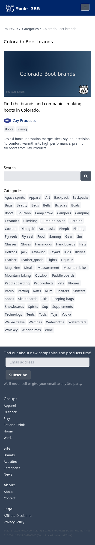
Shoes (9, 299)
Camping (82, 213)
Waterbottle (55, 322)
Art (47, 197)
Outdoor (41, 275)
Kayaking (38, 252)
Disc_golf (27, 228)
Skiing (22, 129)
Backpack (61, 197)
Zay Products (24, 120)
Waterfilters (77, 322)
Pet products (43, 283)
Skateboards (27, 299)
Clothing (76, 221)
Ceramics (12, 221)
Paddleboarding (17, 283)
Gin (79, 236)
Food (41, 236)
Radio (9, 291)
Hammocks (43, 244)
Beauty (22, 205)
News (8, 474)
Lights (52, 260)
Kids (67, 252)
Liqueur (67, 260)
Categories (30, 29)
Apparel (35, 197)
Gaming (55, 236)
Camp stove (44, 213)
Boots (9, 129)
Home (8, 431)
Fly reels (11, 236)
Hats (82, 244)
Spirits (33, 306)
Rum (48, 291)
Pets (61, 283)
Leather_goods (32, 260)
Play (7, 418)
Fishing (79, 228)
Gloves (26, 244)
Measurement (48, 267)
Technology (13, 314)
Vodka (66, 314)
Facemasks (47, 228)
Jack (24, 252)
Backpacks (81, 197)
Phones (74, 283)
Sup (45, 306)
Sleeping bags (63, 299)
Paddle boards (63, 275)
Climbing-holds (53, 221)
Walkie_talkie (15, 322)
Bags (8, 205)
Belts (47, 205)
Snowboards (14, 306)
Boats (75, 205)
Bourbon (24, 213)
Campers (64, 213)
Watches (35, 322)
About (8, 492)
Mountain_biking (18, 275)
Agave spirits (15, 197)
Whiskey (11, 330)
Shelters (62, 291)
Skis (45, 299)
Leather (11, 260)
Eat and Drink (14, 425)
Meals (28, 267)
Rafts (37, 291)
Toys (54, 314)
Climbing (30, 221)
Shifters (79, 291)
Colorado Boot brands (59, 29)
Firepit (64, 228)
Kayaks (55, 252)
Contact (9, 498)
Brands (9, 455)
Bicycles (61, 205)
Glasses (11, 244)
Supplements (62, 306)
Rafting (23, 291)
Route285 (11, 29)
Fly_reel (27, 236)
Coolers (10, 228)
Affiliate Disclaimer (18, 515)
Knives (80, 252)
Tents (31, 314)
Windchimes (31, 330)
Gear (69, 236)
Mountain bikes (75, 267)
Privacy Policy (14, 522)
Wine (49, 330)
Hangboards (65, 244)
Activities (11, 461)
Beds (35, 205)
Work (8, 437)
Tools (43, 314)
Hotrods (11, 252)
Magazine (12, 267)
